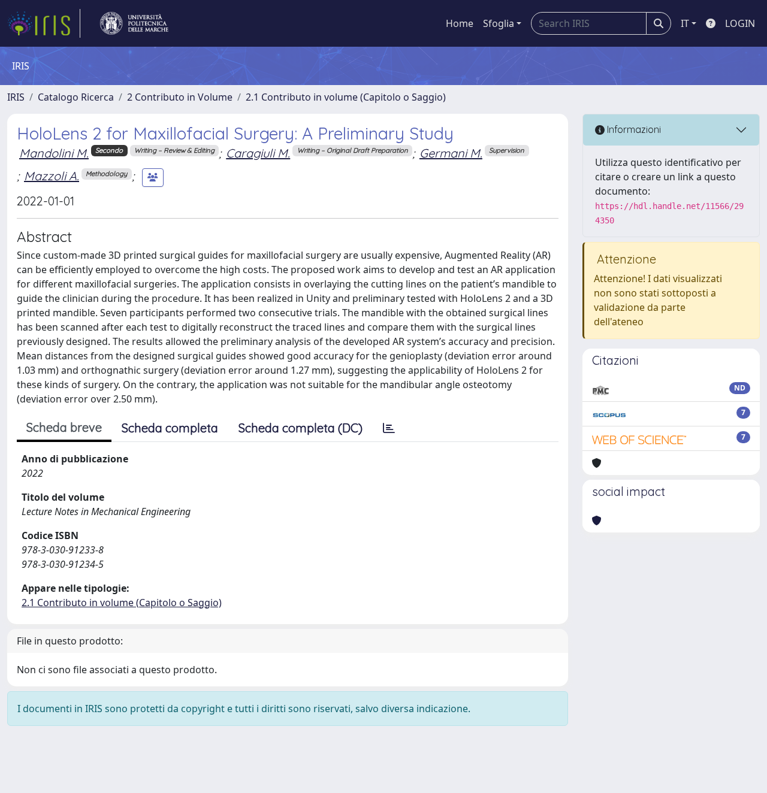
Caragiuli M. (258, 153)
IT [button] (685, 23)
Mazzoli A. (51, 175)
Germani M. (450, 153)
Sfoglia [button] (498, 23)
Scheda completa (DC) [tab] (300, 427)
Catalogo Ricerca (76, 97)
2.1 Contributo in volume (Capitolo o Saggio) (346, 97)
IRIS (16, 97)
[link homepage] (43, 23)
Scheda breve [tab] (64, 427)
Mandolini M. (54, 153)
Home (459, 23)
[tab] (389, 428)
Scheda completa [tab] (170, 427)
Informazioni (633, 129)
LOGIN (740, 23)
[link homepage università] (134, 23)
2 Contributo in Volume (179, 97)
